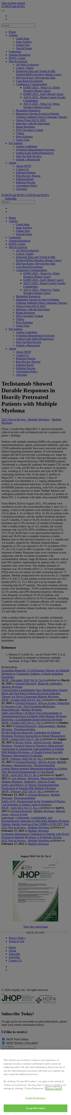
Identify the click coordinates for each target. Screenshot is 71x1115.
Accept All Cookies (35, 1108)
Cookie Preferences (35, 1098)
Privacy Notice (53, 1088)
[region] (35, 1082)
